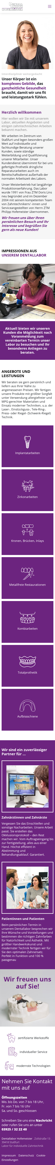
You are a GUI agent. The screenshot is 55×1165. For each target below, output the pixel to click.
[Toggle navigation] (49, 6)
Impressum (9, 1155)
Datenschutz (26, 1155)
